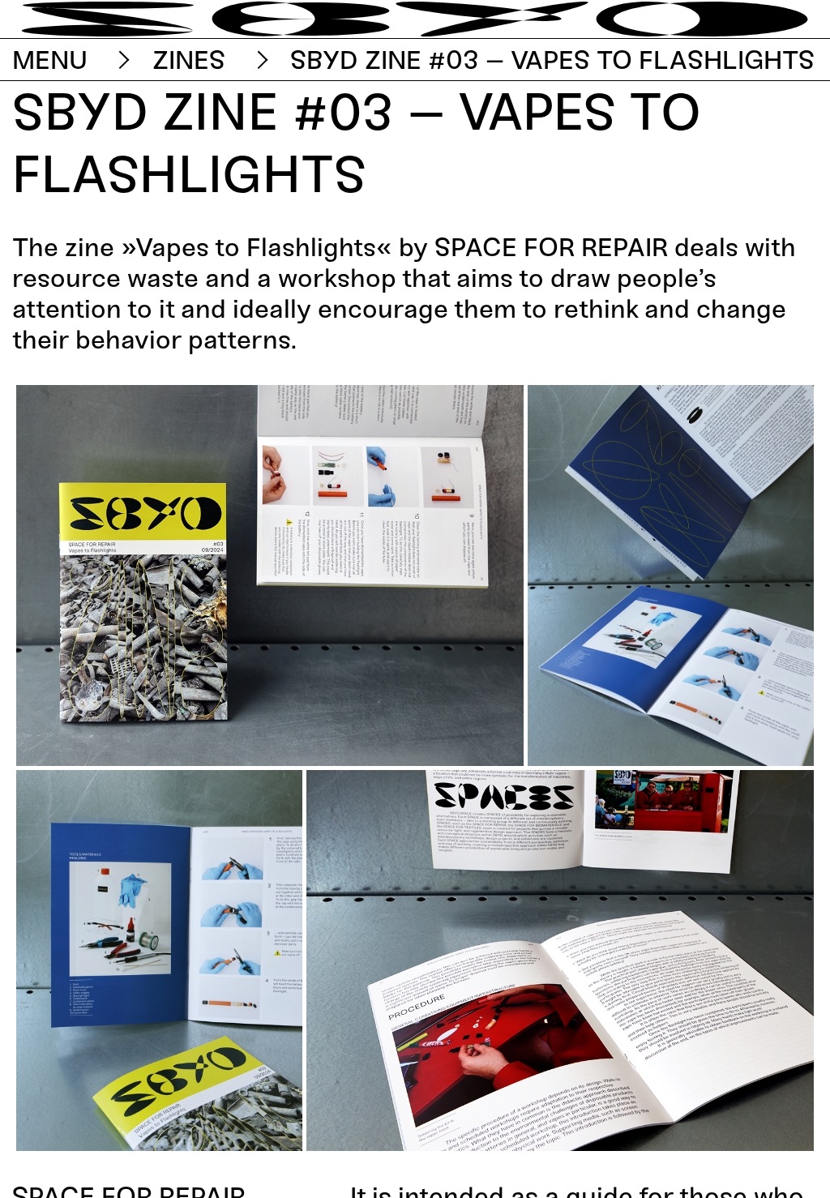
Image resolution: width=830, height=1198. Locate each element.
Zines (189, 60)
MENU (50, 60)
